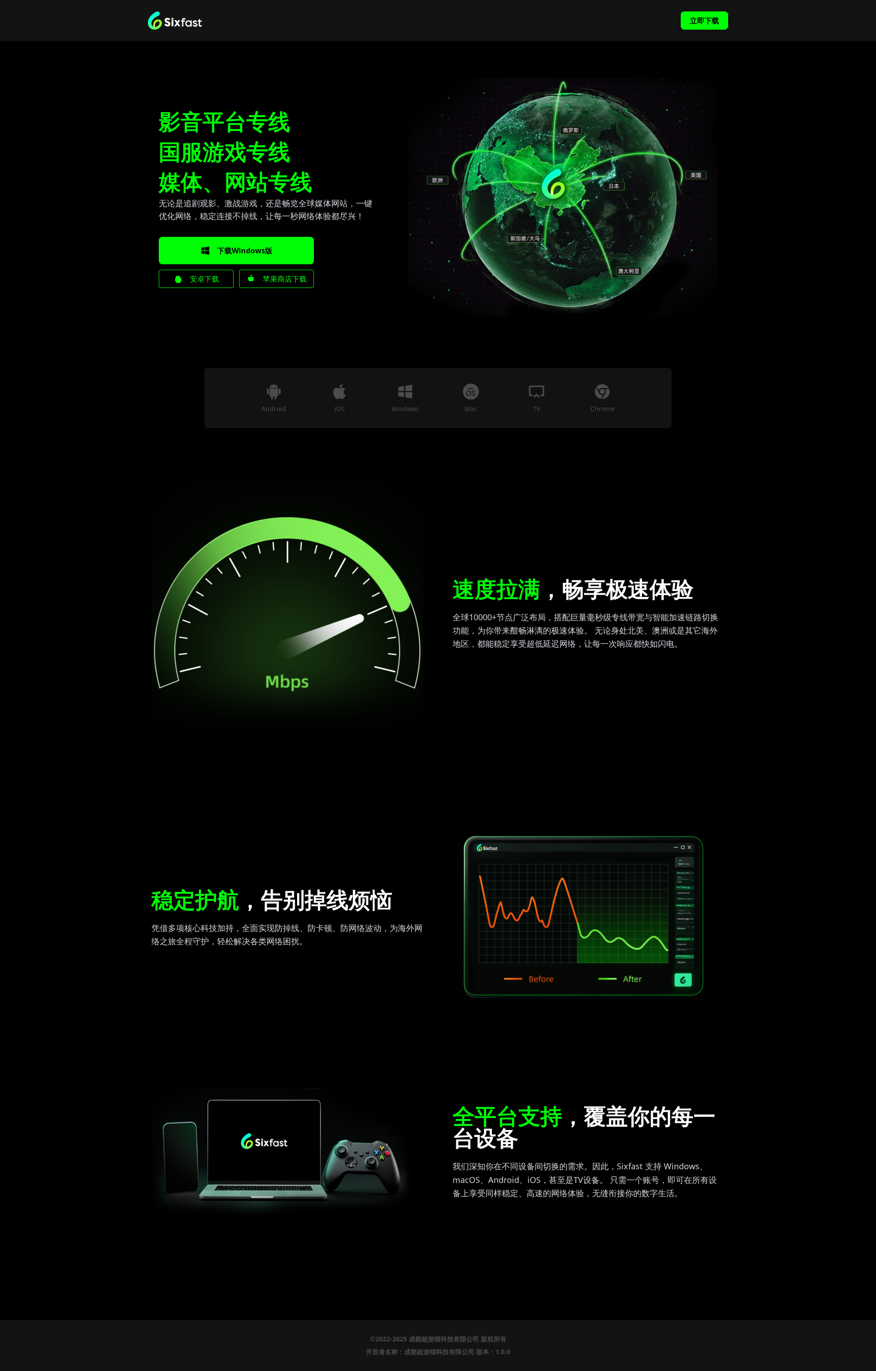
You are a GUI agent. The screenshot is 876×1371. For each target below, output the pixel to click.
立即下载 (704, 21)
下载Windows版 (244, 251)
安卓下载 (204, 279)
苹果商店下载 (285, 279)
